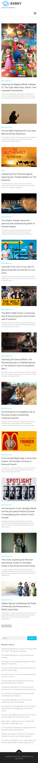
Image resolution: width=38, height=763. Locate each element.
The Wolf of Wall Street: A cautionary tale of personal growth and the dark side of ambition (18, 316)
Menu (34, 13)
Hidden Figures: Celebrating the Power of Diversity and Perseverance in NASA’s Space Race (18, 606)
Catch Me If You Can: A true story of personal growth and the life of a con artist (18, 269)
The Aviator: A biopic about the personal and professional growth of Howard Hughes (18, 223)
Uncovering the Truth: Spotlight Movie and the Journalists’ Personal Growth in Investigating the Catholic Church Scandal (18, 708)
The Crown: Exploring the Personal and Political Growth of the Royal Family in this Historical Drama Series (18, 562)
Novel (3, 170)
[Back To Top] (19, 752)
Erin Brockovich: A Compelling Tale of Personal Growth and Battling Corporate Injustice (18, 414)
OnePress (24, 756)
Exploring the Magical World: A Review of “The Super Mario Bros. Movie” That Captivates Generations (18, 87)
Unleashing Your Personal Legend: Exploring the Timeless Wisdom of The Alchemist (18, 176)
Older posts (6, 626)
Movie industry (6, 81)
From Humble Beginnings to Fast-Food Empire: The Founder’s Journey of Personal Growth (18, 461)
